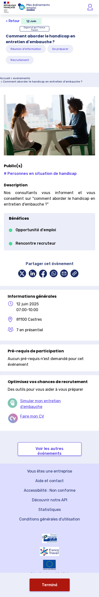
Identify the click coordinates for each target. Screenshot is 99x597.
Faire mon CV (32, 416)
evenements (21, 78)
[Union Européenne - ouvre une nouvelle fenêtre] (49, 565)
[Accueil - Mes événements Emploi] (34, 7)
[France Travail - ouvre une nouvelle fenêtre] (49, 551)
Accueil (5, 78)
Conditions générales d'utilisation (49, 519)
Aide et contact (49, 481)
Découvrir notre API (49, 500)
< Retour (12, 21)
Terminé (49, 585)
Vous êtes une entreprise (49, 471)
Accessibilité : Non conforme (49, 490)
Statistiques (49, 509)
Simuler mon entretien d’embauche (40, 404)
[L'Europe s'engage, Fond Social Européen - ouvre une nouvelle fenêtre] (49, 538)
